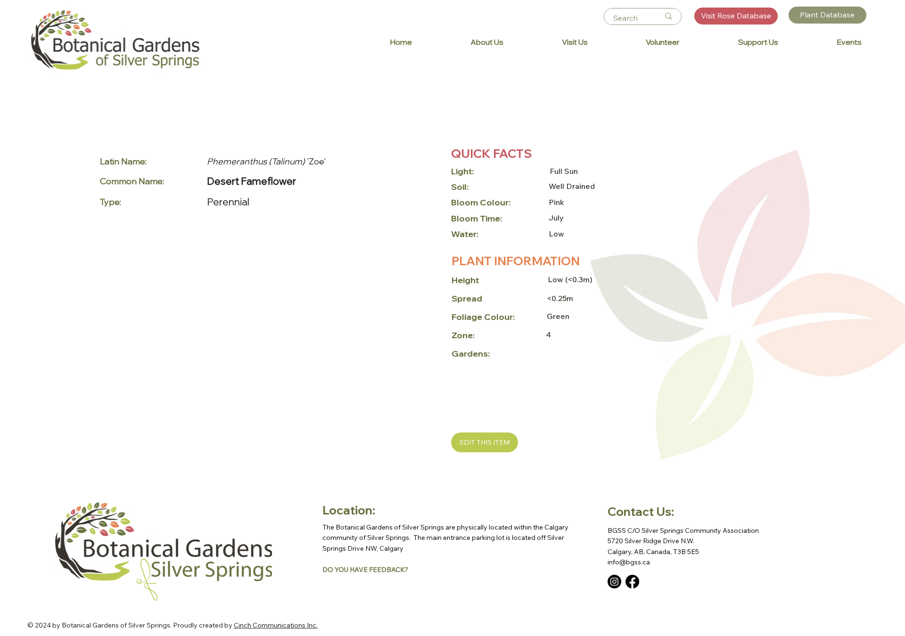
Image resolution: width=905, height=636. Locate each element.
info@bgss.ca (629, 562)
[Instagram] (614, 581)
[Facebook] (632, 581)
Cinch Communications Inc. (276, 625)
